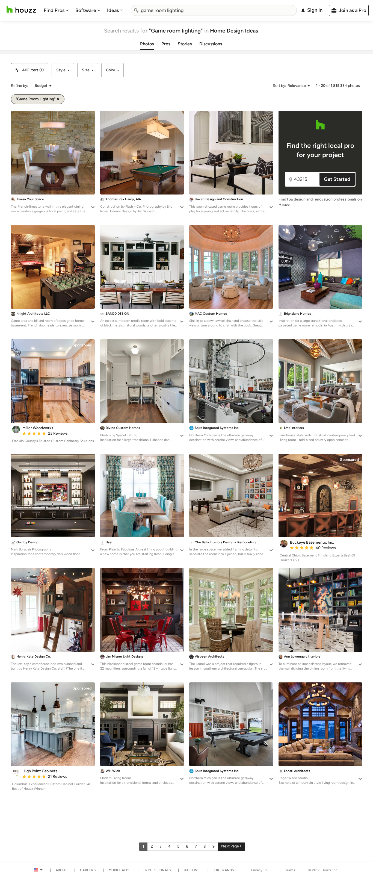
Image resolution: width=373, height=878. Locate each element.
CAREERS (88, 870)
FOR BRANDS (223, 870)
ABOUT (61, 870)
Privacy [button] (256, 870)
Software (85, 10)
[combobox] (214, 10)
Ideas (113, 10)
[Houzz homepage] (21, 9)
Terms (290, 870)
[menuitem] (56, 10)
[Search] (136, 10)
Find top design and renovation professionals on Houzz (320, 202)
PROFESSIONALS (157, 870)
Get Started (337, 179)
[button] (29, 70)
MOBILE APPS (120, 870)
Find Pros (54, 10)
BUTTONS (192, 870)
